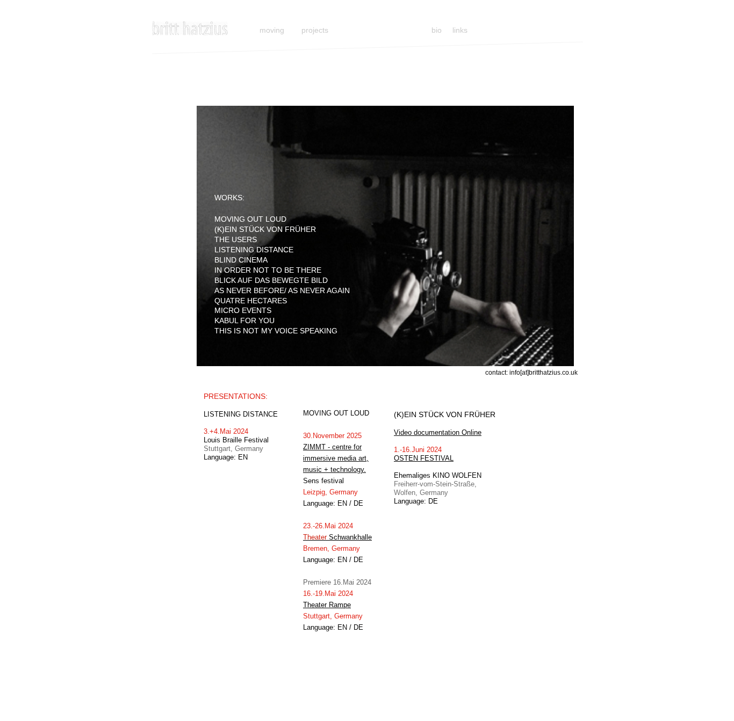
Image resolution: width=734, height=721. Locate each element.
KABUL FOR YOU (244, 320)
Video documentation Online (437, 432)
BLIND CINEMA (241, 260)
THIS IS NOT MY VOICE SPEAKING (275, 330)
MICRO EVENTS (242, 310)
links (459, 30)
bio (438, 30)
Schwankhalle (337, 537)
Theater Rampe (327, 605)
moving (272, 30)
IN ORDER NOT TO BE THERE (267, 270)
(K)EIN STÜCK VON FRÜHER (265, 229)
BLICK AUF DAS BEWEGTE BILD (271, 280)
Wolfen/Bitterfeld (419, 467)
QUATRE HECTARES (250, 300)
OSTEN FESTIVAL (424, 458)
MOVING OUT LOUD (250, 219)
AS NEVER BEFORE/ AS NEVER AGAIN (282, 290)
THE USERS (235, 239)
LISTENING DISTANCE (253, 249)
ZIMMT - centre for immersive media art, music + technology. (336, 458)
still (237, 30)
